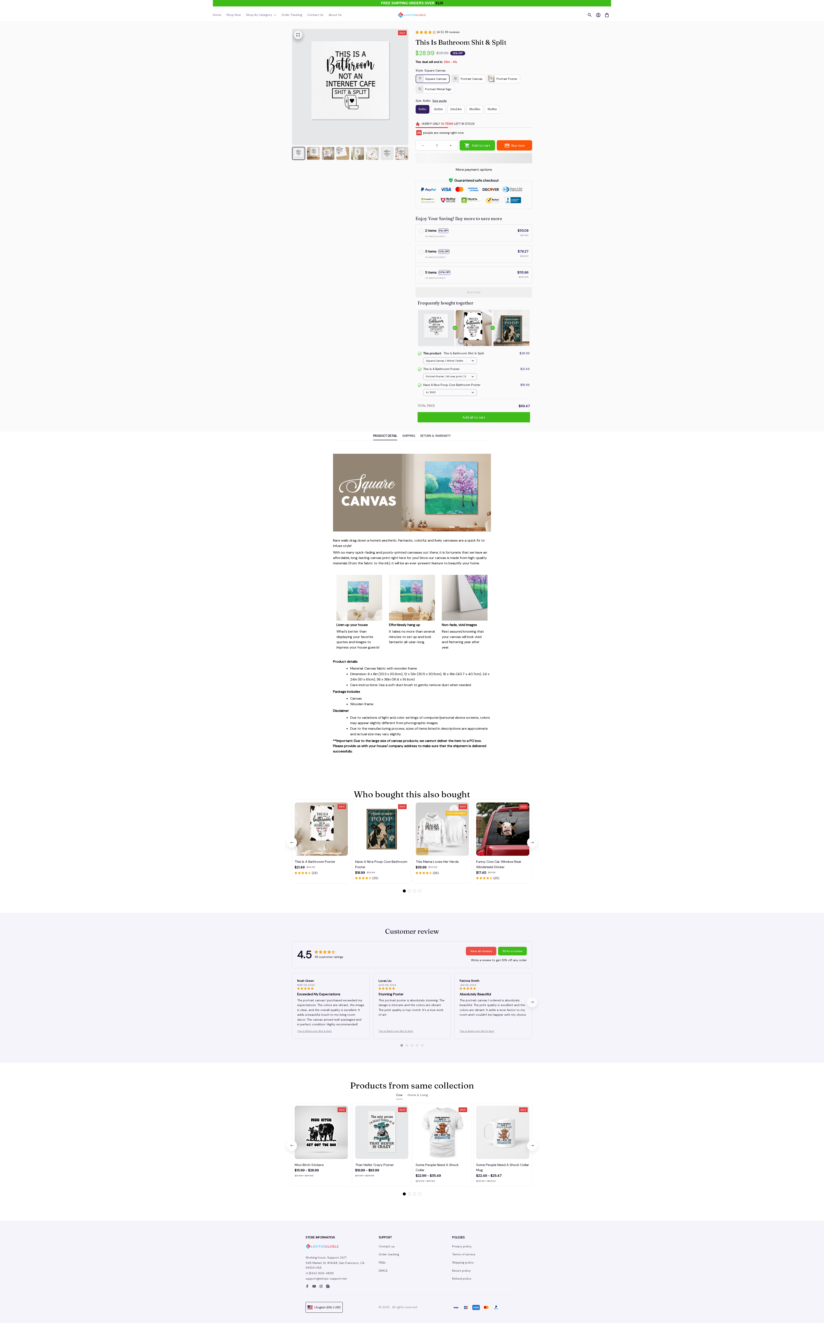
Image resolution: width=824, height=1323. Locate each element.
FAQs (382, 1262)
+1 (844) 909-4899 (320, 1273)
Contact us (387, 1246)
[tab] (404, 891)
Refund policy (461, 1278)
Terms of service (463, 1254)
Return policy (461, 1271)
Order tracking (389, 1254)
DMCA (383, 1271)
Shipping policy (463, 1262)
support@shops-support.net (326, 1278)
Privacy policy (462, 1246)
